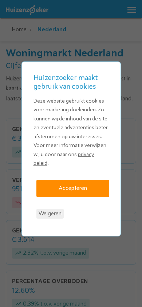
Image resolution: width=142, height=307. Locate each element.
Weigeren (50, 213)
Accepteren (73, 188)
